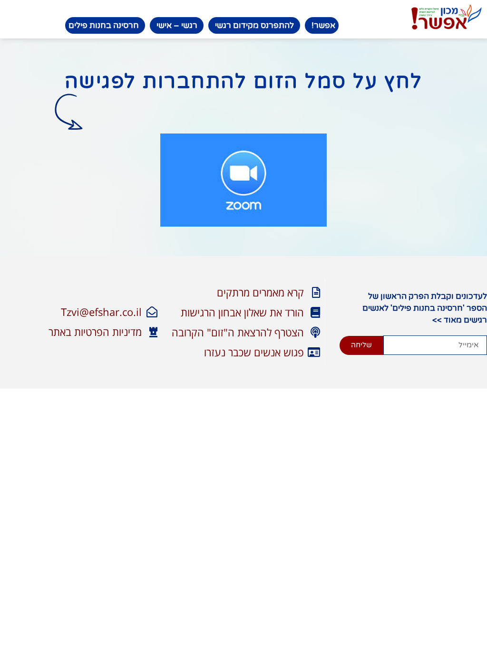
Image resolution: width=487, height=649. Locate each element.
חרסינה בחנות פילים (103, 25)
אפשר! (323, 25)
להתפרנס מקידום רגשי (254, 25)
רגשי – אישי (176, 25)
